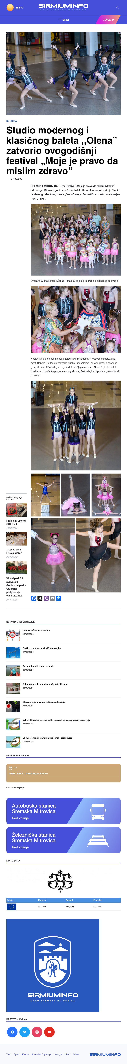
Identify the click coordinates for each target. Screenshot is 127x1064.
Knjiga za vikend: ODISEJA (16, 522)
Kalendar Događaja (41, 1054)
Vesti (8, 1054)
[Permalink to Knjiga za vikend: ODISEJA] (16, 509)
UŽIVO (107, 20)
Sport (16, 1054)
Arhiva (76, 1054)
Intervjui (58, 1054)
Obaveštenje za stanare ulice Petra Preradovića (47, 738)
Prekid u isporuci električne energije (42, 648)
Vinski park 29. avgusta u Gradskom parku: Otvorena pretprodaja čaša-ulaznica (16, 587)
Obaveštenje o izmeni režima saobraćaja (44, 702)
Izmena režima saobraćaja (36, 630)
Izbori (67, 1054)
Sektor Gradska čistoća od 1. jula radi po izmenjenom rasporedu (56, 720)
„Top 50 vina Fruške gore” (14, 551)
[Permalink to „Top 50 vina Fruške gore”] (16, 538)
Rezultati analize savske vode (38, 666)
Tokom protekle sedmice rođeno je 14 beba (45, 684)
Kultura (11, 120)
